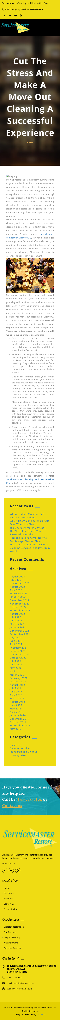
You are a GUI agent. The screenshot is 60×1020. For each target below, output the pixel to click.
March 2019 (17, 698)
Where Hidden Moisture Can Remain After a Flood (27, 515)
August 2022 (17, 613)
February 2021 (19, 647)
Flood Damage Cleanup (24, 751)
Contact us (12, 805)
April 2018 (16, 711)
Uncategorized (18, 755)
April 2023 (16, 590)
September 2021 (20, 634)
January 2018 (18, 715)
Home (30, 142)
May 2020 (16, 667)
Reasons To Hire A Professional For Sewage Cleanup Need (28, 539)
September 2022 (20, 610)
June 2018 (16, 705)
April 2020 (16, 671)
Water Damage (11, 942)
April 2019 (16, 695)
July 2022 (15, 617)
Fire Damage (10, 932)
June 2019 (16, 691)
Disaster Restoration (14, 926)
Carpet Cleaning (12, 937)
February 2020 (19, 678)
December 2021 (19, 630)
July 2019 (15, 688)
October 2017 (18, 722)
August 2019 (17, 684)
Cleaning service (20, 748)
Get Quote (9, 893)
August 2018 (17, 701)
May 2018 (16, 708)
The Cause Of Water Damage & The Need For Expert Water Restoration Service (28, 531)
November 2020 (20, 654)
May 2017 (16, 728)
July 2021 (15, 637)
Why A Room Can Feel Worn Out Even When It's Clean (29, 522)
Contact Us (9, 904)
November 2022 (20, 603)
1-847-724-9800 (14, 977)
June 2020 (16, 664)
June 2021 (16, 640)
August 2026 (17, 576)
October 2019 (18, 681)
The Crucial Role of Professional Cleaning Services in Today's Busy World (30, 548)
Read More (7, 863)
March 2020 (17, 674)
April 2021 (16, 644)
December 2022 (19, 600)
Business (15, 745)
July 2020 (15, 661)
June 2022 (16, 620)
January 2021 (18, 651)
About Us (8, 898)
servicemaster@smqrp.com (20, 983)
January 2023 (18, 596)
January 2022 (18, 627)
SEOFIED (41, 1014)
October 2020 (18, 657)
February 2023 (19, 593)
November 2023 (20, 583)
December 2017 (19, 718)
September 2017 (20, 725)
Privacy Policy (10, 909)
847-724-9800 (36, 9)
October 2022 (18, 607)
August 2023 (17, 586)
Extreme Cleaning (12, 948)
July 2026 (15, 580)
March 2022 (17, 624)
